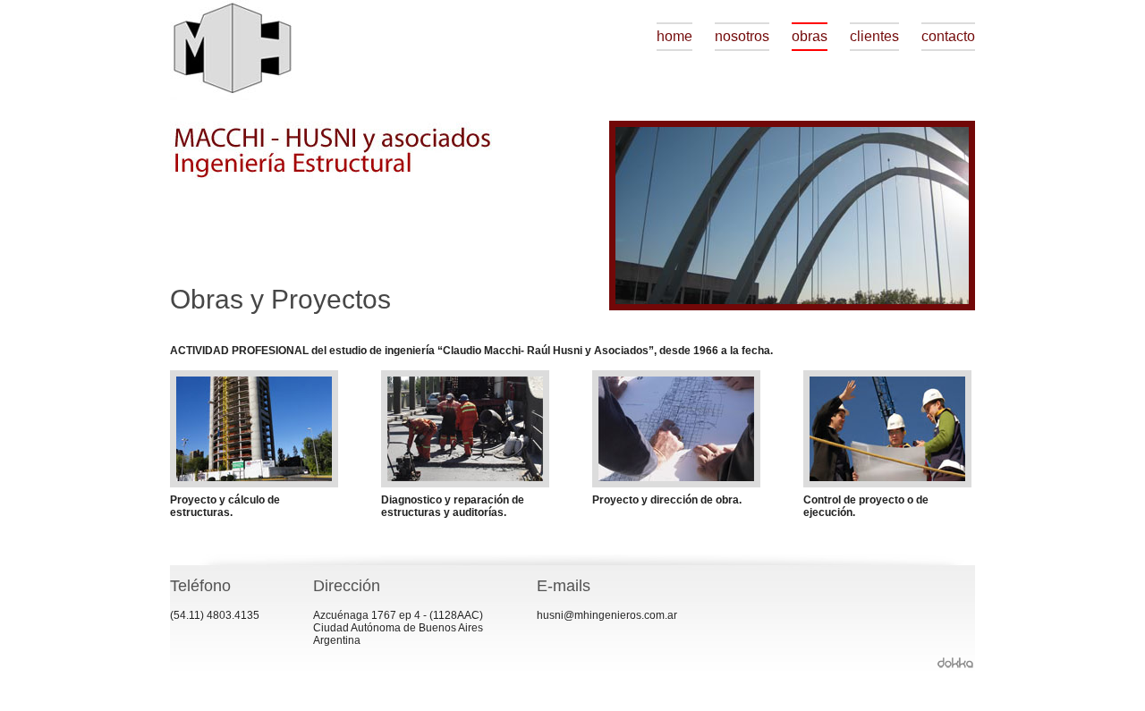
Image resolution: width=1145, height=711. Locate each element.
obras (809, 36)
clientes (874, 36)
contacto (948, 36)
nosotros (742, 36)
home (674, 36)
